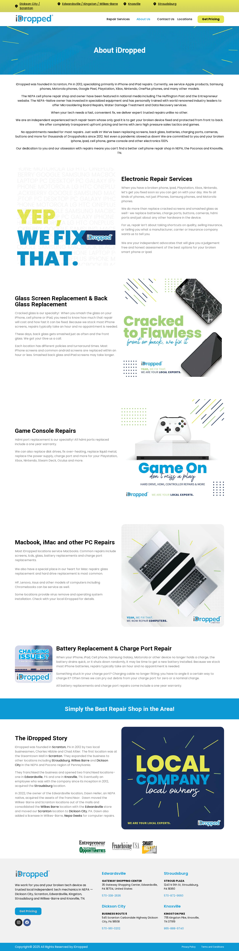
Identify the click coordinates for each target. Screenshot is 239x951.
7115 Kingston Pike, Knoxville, (181, 917)
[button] (120, 19)
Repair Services (118, 19)
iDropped (80, 947)
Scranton (59, 747)
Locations (184, 19)
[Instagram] (18, 922)
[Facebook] (27, 922)
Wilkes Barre (80, 760)
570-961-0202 (111, 928)
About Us (143, 19)
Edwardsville (33, 777)
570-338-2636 (111, 895)
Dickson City (77, 811)
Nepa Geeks (73, 816)
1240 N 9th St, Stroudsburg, (181, 885)
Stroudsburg (61, 760)
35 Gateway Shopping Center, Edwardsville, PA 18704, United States (130, 887)
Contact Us (165, 19)
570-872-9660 (173, 895)
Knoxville (70, 777)
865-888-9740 (174, 928)
